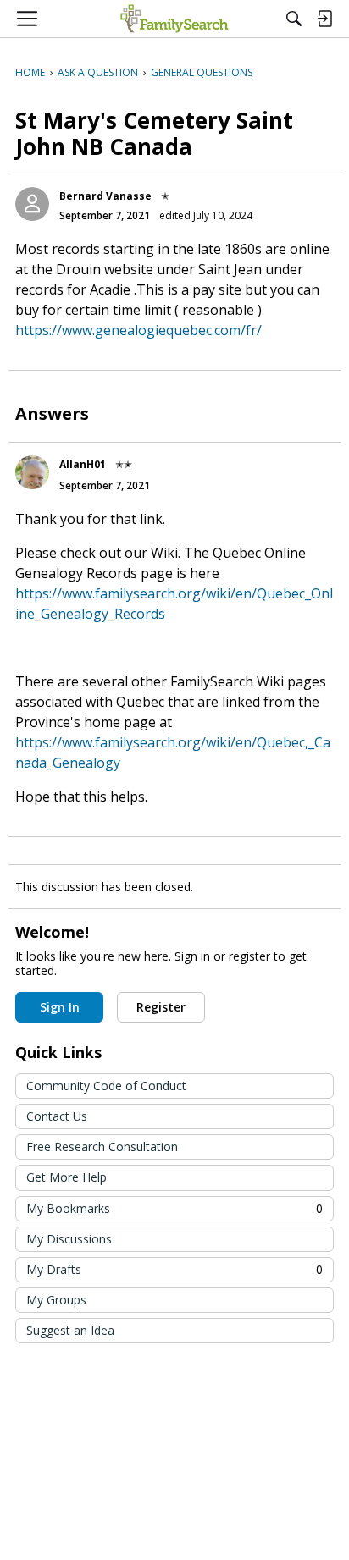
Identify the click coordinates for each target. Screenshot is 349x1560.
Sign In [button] (60, 1007)
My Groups (56, 1300)
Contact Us (56, 1116)
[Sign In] (324, 18)
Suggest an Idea (70, 1330)
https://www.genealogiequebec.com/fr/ (138, 330)
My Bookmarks (174, 1208)
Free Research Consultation (102, 1146)
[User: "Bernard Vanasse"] (32, 204)
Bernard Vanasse (105, 196)
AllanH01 (82, 464)
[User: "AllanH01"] (32, 472)
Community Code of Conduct (106, 1086)
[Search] (294, 18)
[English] (174, 18)
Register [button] (161, 1007)
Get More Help (66, 1177)
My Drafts (174, 1269)
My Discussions (69, 1239)
